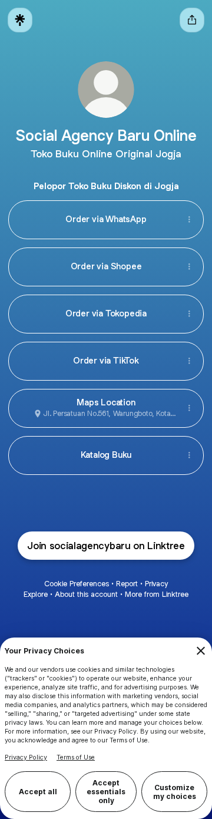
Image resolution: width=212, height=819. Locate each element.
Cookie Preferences (76, 584)
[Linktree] (20, 20)
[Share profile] (192, 20)
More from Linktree (156, 594)
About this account (86, 594)
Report (127, 584)
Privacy (156, 584)
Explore (36, 594)
